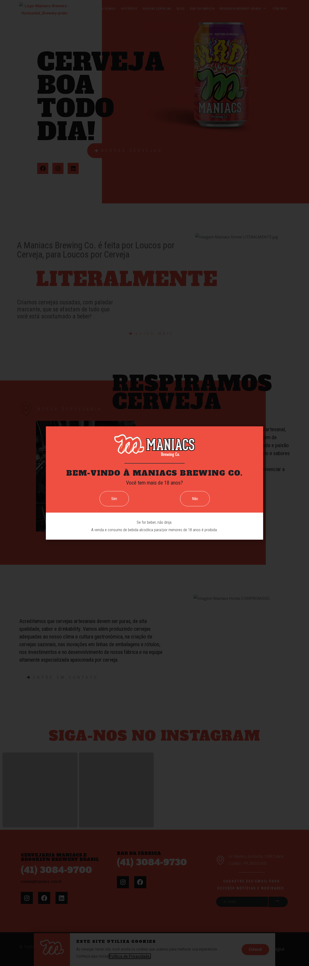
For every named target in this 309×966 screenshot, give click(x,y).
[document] (154, 483)
